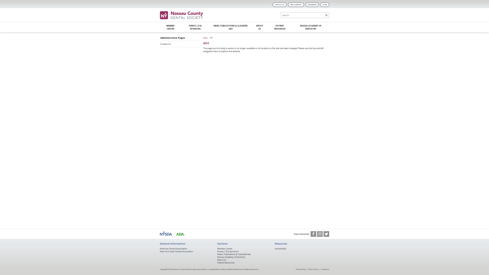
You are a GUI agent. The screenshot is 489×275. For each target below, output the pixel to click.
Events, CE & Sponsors (195, 27)
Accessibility (280, 248)
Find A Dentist (296, 5)
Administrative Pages (172, 37)
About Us (259, 27)
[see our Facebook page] (313, 234)
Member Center (170, 27)
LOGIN (324, 5)
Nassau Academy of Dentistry (310, 27)
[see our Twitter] (326, 234)
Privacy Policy (301, 269)
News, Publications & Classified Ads (231, 27)
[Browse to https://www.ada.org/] (173, 234)
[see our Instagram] (320, 234)
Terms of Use (313, 269)
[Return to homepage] (193, 15)
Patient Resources (280, 27)
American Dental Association (173, 248)
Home (205, 38)
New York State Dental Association (176, 251)
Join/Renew (312, 5)
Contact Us (279, 5)
